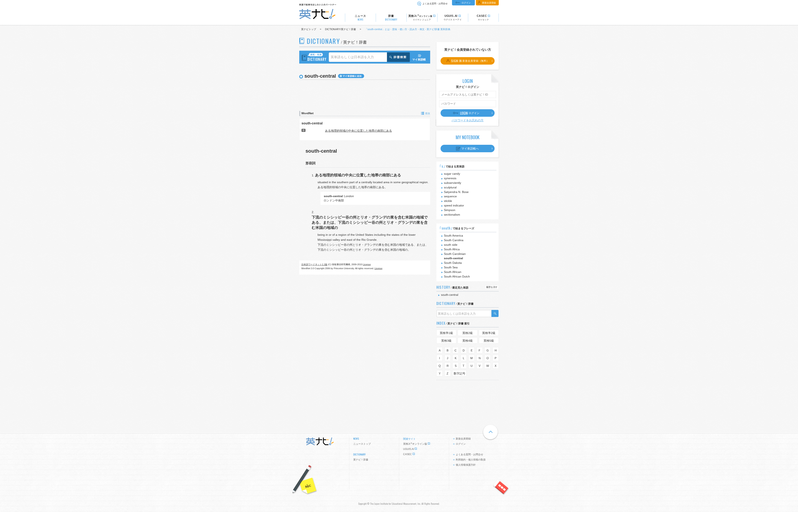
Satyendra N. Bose (456, 192)
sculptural (450, 187)
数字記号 (459, 373)
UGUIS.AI (408, 449)
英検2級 (467, 333)
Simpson (449, 210)
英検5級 (489, 340)
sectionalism (452, 214)
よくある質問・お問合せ (435, 3)
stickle (448, 201)
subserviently (452, 182)
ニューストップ (362, 443)
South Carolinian (455, 253)
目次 (427, 113)
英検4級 (467, 340)
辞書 (391, 17)
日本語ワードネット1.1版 (314, 264)
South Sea (451, 267)
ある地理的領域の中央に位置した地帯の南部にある (358, 130)
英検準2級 (488, 333)
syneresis (450, 178)
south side (450, 244)
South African (452, 272)
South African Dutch (457, 276)
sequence (450, 196)
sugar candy (452, 173)
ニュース (360, 17)
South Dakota (453, 262)
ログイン (466, 2)
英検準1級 (446, 333)
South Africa (452, 249)
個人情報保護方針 (466, 464)
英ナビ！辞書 (360, 459)
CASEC (407, 454)
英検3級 (446, 340)
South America (453, 235)
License (367, 264)
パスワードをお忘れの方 (468, 120)
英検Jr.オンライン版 (415, 443)
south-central (312, 123)
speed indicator (454, 205)
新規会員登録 (489, 2)
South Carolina (453, 240)
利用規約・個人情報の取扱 (471, 459)
